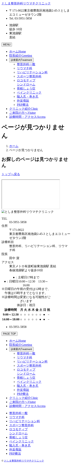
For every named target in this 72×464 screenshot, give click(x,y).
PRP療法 (23, 104)
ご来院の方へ (22, 112)
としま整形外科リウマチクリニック (24, 460)
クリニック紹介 (23, 108)
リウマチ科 (24, 68)
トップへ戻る (11, 174)
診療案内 (21, 60)
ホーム (17, 51)
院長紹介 (20, 55)
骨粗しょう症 (26, 88)
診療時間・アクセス (27, 116)
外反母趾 (23, 100)
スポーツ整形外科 (29, 76)
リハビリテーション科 (32, 72)
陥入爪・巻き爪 (27, 96)
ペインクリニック (29, 92)
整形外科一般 (26, 64)
